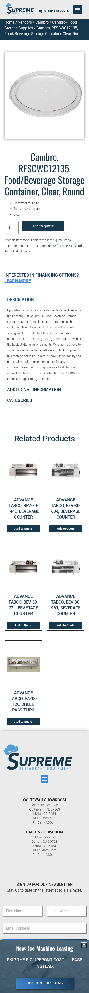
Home (9, 22)
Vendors (25, 22)
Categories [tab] (19, 400)
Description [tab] (20, 299)
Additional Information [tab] (34, 389)
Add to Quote (43, 226)
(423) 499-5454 (62, 245)
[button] (77, 9)
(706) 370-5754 (44, 846)
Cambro (42, 22)
